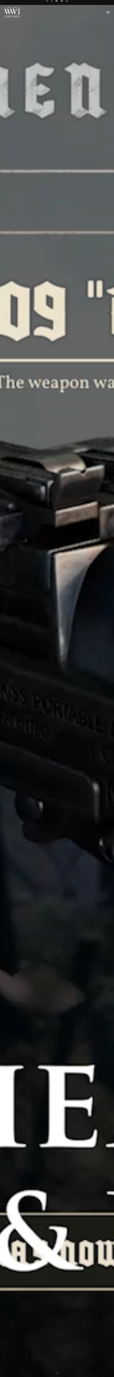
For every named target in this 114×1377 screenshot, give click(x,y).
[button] (108, 12)
